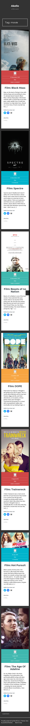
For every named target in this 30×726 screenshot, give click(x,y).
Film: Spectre (15, 188)
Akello (15, 5)
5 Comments (15, 182)
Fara (27, 721)
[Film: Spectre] (15, 151)
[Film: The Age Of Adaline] (15, 628)
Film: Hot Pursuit (15, 565)
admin (15, 75)
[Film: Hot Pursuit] (15, 540)
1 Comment (15, 559)
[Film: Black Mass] (15, 50)
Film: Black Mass (15, 87)
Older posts (5, 713)
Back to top (18, 722)
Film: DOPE (15, 386)
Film (15, 79)
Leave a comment (15, 82)
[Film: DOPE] (15, 351)
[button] (15, 50)
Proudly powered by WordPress (10, 721)
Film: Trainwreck (15, 489)
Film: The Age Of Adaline (15, 668)
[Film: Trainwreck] (15, 450)
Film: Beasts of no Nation (15, 290)
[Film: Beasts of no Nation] (15, 251)
